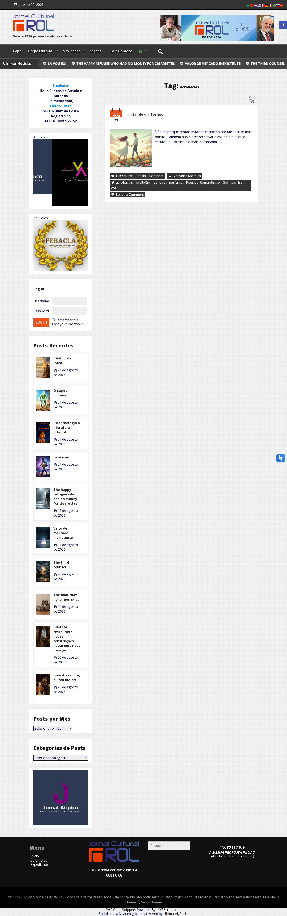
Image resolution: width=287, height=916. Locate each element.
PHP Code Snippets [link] (121, 909)
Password (41, 311)
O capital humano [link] (61, 392)
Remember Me (67, 320)
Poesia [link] (140, 176)
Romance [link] (156, 176)
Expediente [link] (39, 864)
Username (41, 301)
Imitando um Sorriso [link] (145, 114)
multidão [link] (143, 182)
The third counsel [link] (191, 63)
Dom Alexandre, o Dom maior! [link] (66, 677)
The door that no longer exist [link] (66, 597)
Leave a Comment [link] (130, 194)
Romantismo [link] (210, 182)
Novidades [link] (71, 51)
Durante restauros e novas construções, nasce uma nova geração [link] (66, 639)
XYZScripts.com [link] (170, 909)
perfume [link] (176, 182)
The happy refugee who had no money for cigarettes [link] (65, 496)
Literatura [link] (124, 176)
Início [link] (34, 856)
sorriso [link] (237, 182)
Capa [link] (17, 51)
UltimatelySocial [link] (175, 913)
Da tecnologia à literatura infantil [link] (66, 427)
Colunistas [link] (38, 860)
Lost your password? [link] (68, 324)
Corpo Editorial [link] (40, 51)
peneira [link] (159, 182)
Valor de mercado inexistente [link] (137, 63)
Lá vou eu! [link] (61, 457)
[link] (283, 25)
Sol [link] (225, 182)
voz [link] (113, 188)
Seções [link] (95, 51)
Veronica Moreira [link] (187, 176)
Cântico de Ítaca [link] (236, 63)
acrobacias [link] (124, 182)
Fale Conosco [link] (121, 51)
